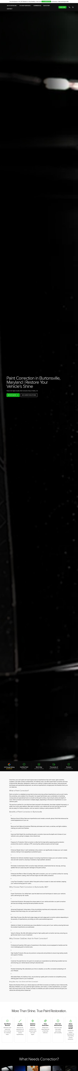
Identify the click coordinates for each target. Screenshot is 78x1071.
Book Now (62, 7)
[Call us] (69, 7)
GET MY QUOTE (12, 395)
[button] (12, 5)
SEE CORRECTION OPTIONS (29, 395)
